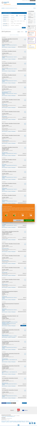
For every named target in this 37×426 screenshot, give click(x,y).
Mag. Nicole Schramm (5, 92)
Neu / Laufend (5, 25)
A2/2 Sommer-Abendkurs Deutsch (9, 183)
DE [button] (28, 0)
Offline (14, 23)
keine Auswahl (12, 17)
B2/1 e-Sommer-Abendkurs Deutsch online (11, 123)
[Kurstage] (9, 47)
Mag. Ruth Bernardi (4, 116)
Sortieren (18, 31)
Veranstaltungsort (4, 324)
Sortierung (22, 31)
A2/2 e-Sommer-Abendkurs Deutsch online (11, 99)
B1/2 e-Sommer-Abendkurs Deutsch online (11, 267)
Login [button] (23, 0)
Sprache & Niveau (5, 15)
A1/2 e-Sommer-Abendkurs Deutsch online (11, 243)
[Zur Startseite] (6, 3)
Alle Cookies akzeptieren (29, 220)
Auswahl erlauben (18, 220)
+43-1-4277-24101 (4, 416)
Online (12, 23)
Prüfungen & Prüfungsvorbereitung (30, 17)
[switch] (14, 215)
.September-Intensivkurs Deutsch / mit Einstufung (10, 316)
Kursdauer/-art (5, 17)
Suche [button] (26, 0)
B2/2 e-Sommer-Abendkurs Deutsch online (11, 135)
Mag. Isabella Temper (5, 152)
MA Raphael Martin (4, 188)
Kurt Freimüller (4, 224)
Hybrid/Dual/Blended (19, 23)
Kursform (4, 23)
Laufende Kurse (17, 25)
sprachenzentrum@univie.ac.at (10, 416)
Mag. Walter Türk (4, 346)
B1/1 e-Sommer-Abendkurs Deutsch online (11, 111)
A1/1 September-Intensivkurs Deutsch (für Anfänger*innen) (10, 330)
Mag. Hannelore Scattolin (5, 260)
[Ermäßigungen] (13, 47)
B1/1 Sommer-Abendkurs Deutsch (9, 195)
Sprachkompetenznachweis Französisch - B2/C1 (10, 304)
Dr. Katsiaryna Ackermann (5, 140)
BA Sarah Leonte (4, 176)
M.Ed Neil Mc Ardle (4, 296)
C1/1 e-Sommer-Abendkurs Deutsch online (11, 279)
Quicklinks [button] (32, 0)
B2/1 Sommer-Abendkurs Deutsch (9, 87)
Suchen (23, 27)
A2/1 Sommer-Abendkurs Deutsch (9, 63)
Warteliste (23, 325)
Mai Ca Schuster (4, 164)
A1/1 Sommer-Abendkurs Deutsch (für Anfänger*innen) (10, 39)
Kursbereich (12, 15)
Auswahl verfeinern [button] (7, 13)
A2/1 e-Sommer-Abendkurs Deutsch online (11, 255)
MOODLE (29, 19)
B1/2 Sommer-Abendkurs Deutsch (9, 75)
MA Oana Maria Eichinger (5, 248)
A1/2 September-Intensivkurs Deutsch (10, 378)
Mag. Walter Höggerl (4, 104)
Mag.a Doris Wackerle (5, 284)
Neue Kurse (12, 25)
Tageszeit (4, 19)
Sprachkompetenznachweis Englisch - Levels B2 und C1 (10, 292)
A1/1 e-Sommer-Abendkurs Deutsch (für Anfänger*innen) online (10, 232)
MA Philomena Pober (4, 200)
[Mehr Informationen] (4, 47)
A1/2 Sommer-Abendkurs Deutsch (9, 51)
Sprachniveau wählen (21, 15)
